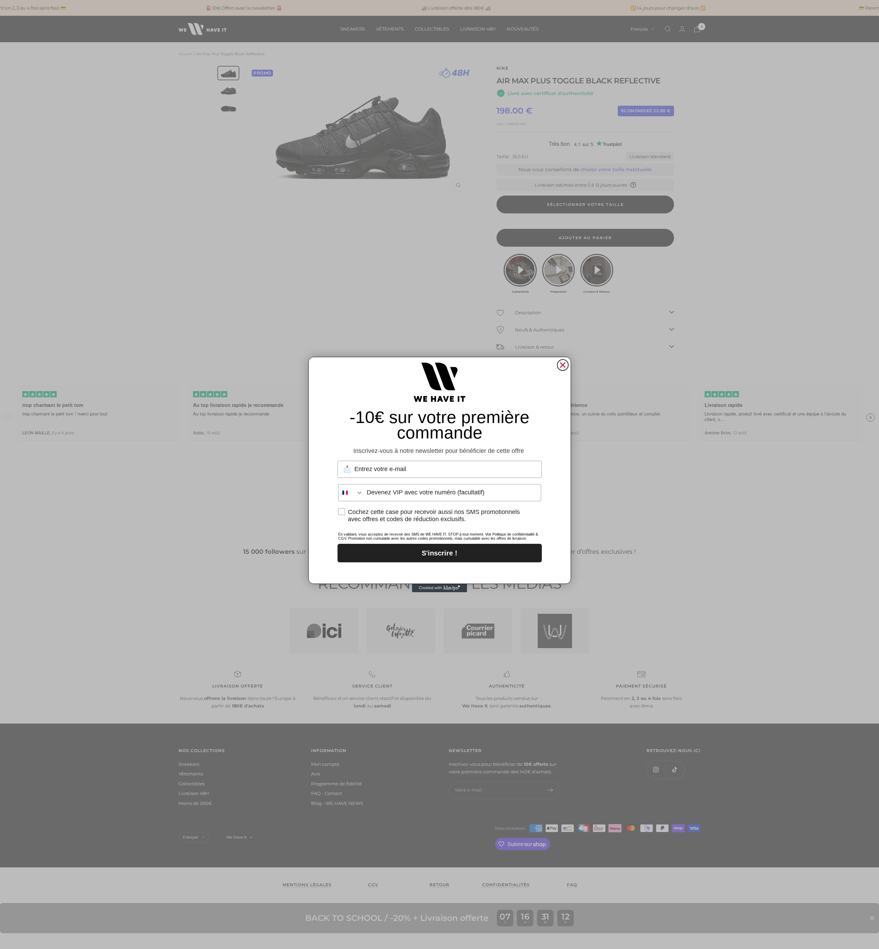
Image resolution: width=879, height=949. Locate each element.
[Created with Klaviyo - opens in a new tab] (439, 588)
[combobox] (351, 492)
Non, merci (439, 571)
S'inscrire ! (439, 553)
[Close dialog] (562, 365)
